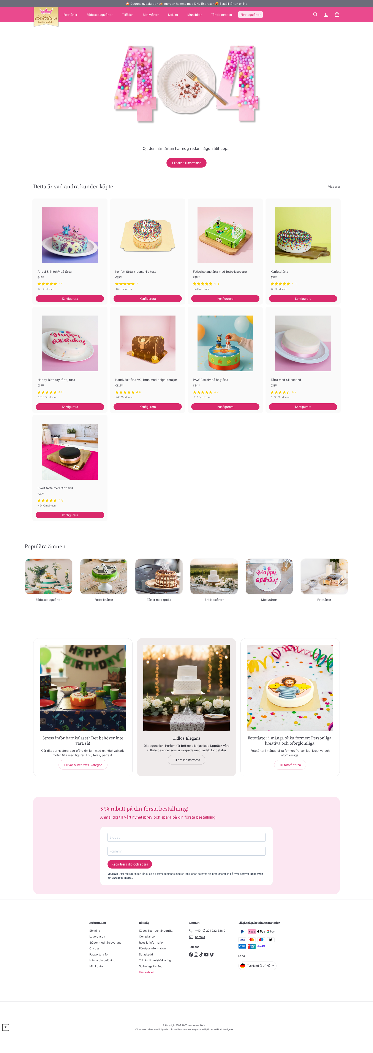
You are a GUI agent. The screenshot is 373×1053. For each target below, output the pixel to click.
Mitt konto (96, 966)
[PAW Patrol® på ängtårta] (225, 355)
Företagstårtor (250, 14)
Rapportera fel (98, 954)
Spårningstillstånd (151, 966)
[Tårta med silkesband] (303, 355)
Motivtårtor (151, 14)
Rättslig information (151, 942)
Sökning (94, 930)
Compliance (147, 936)
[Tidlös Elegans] (186, 688)
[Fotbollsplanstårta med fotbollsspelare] (225, 247)
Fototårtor (70, 14)
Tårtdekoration (221, 14)
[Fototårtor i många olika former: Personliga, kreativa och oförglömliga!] (290, 688)
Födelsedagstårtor (99, 14)
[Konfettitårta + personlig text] (147, 247)
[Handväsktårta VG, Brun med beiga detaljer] (147, 355)
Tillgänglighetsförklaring (155, 960)
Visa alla (334, 186)
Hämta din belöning (102, 960)
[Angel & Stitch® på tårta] (70, 247)
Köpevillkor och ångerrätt (155, 930)
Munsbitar (194, 14)
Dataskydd (146, 954)
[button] (5, 1027)
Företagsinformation (152, 948)
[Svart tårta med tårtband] (70, 463)
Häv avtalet (146, 972)
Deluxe (173, 14)
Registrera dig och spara (129, 864)
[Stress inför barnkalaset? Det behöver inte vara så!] (83, 688)
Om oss (94, 948)
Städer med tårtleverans (105, 942)
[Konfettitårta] (303, 247)
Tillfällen (127, 14)
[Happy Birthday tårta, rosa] (70, 355)
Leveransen (97, 936)
